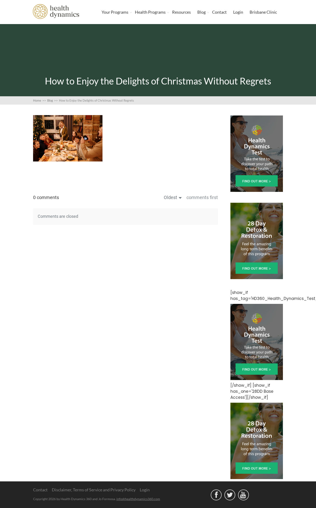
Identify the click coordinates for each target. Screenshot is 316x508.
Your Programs (115, 12)
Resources (181, 12)
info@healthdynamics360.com (138, 499)
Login (238, 12)
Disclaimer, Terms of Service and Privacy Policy (94, 489)
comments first (202, 197)
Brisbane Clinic (263, 12)
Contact (219, 12)
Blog (201, 12)
